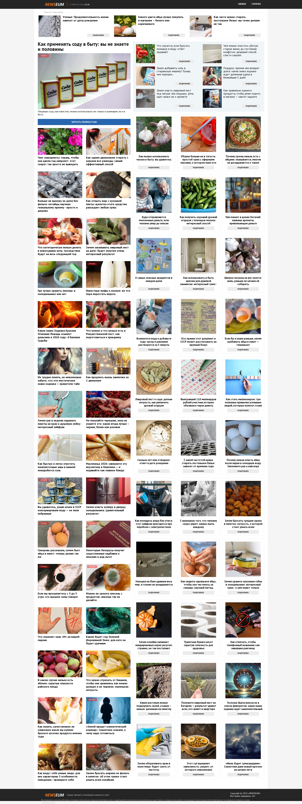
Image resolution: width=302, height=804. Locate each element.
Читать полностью (84, 121)
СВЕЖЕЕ (242, 4)
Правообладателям (48, 803)
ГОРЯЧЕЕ (256, 4)
